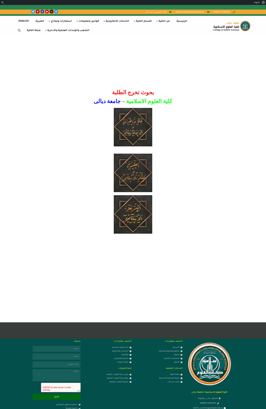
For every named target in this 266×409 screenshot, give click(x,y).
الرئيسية (182, 21)
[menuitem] (263, 2)
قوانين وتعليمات (89, 21)
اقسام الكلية (144, 21)
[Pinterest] (38, 12)
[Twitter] (56, 12)
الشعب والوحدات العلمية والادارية (68, 30)
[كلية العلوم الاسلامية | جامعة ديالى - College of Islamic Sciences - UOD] (231, 25)
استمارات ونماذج (61, 21)
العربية (40, 21)
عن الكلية (164, 21)
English (23, 21)
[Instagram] (52, 12)
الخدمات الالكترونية (117, 21)
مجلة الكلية (34, 30)
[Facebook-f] (42, 12)
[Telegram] (33, 12)
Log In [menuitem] (257, 2)
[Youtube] (47, 12)
